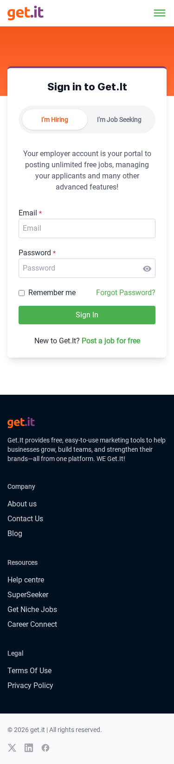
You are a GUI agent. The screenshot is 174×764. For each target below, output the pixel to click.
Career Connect (32, 624)
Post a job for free (111, 340)
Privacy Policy (30, 685)
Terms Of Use (29, 670)
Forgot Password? (125, 292)
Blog (14, 533)
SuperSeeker (27, 594)
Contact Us (25, 518)
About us (22, 503)
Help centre (25, 579)
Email (30, 212)
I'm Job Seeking (119, 119)
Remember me (52, 292)
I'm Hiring (54, 119)
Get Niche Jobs (32, 609)
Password (37, 252)
